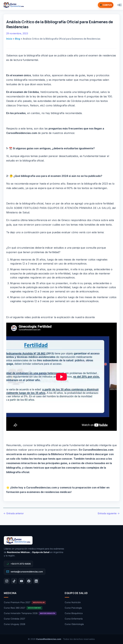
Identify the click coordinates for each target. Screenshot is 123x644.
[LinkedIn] (36, 581)
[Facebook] (29, 581)
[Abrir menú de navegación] (117, 5)
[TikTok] (14, 581)
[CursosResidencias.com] (61, 540)
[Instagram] (7, 581)
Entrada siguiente (108, 513)
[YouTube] (21, 581)
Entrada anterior (14, 513)
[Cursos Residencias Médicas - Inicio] (13, 5)
